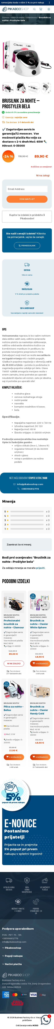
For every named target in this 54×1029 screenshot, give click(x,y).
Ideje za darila (17, 17)
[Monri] (42, 994)
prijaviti (40, 567)
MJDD (35, 1025)
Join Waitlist (27, 199)
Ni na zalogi (13, 663)
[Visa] (33, 994)
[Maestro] (24, 994)
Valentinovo (31, 17)
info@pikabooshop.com (30, 484)
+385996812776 (30, 489)
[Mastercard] (14, 994)
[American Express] (5, 994)
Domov (5, 17)
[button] (47, 87)
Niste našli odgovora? (28, 478)
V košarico (42, 663)
